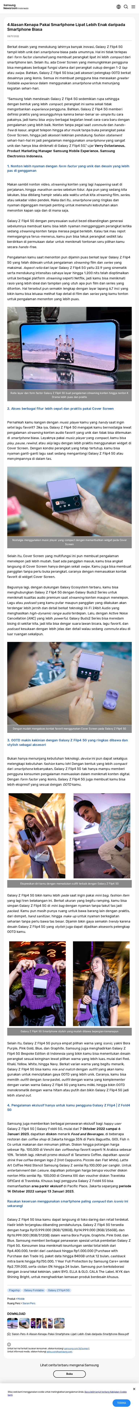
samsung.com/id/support (76, 1348)
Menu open (133, 6)
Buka (69, 1373)
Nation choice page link (118, 6)
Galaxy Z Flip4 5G (59, 1290)
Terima (121, 1403)
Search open (126, 6)
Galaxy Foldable (34, 1290)
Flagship (14, 1290)
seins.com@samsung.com (59, 1351)
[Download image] (12, 1323)
